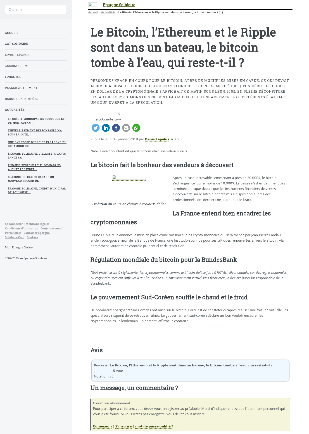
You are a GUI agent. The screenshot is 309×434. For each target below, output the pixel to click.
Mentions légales (37, 224)
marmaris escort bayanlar (219, 326)
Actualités (108, 12)
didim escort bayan (137, 326)
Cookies (32, 237)
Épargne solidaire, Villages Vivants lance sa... (37, 155)
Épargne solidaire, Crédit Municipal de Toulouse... (37, 190)
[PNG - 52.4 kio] (129, 178)
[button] (96, 128)
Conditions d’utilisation (21, 228)
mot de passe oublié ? (154, 426)
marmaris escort (115, 326)
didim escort (97, 326)
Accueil (93, 12)
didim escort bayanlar (189, 326)
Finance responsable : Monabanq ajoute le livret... (34, 167)
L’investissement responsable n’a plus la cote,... (35, 132)
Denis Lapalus (157, 139)
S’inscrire (123, 426)
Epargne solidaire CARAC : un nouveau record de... (31, 178)
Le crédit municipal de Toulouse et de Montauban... (36, 120)
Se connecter (14, 224)
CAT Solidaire (16, 43)
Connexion (102, 426)
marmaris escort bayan (162, 326)
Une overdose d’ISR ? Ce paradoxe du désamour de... (37, 144)
